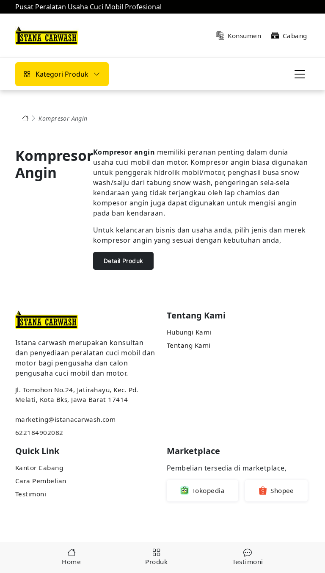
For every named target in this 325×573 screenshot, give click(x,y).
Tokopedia (208, 490)
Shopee (282, 490)
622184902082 (39, 432)
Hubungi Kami (189, 332)
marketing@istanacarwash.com (65, 419)
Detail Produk (123, 260)
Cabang (295, 35)
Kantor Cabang (39, 467)
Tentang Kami (189, 345)
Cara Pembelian (40, 480)
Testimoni (30, 494)
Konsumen (244, 35)
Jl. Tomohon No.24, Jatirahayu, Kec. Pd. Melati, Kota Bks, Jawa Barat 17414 (76, 394)
